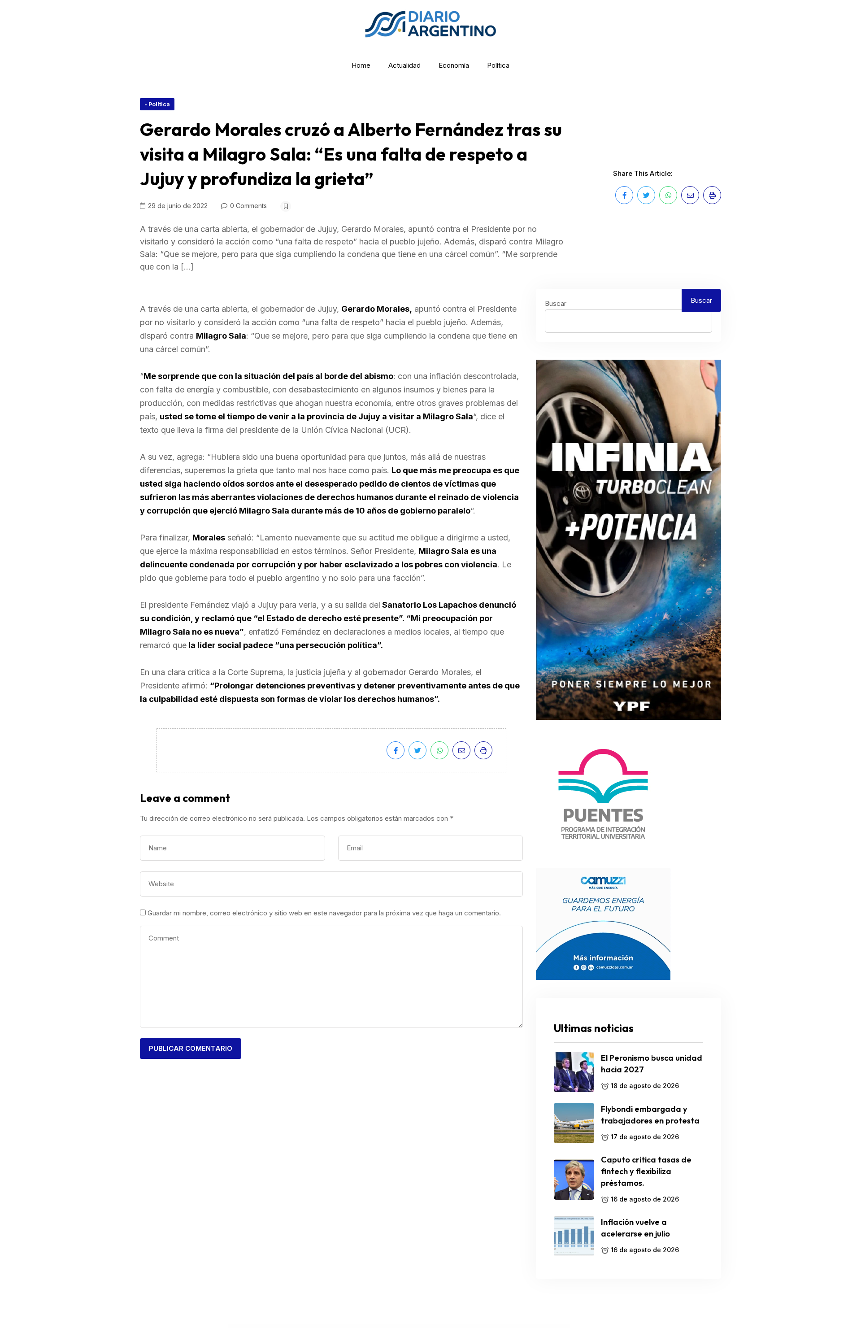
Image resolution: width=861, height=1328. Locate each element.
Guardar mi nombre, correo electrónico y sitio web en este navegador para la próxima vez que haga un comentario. (324, 913)
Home (361, 65)
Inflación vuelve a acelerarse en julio (635, 1228)
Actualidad (404, 65)
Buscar (555, 303)
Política (498, 65)
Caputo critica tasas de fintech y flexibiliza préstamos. (646, 1171)
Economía (454, 65)
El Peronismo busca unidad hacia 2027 (651, 1064)
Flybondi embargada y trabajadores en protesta (650, 1115)
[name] (624, 195)
